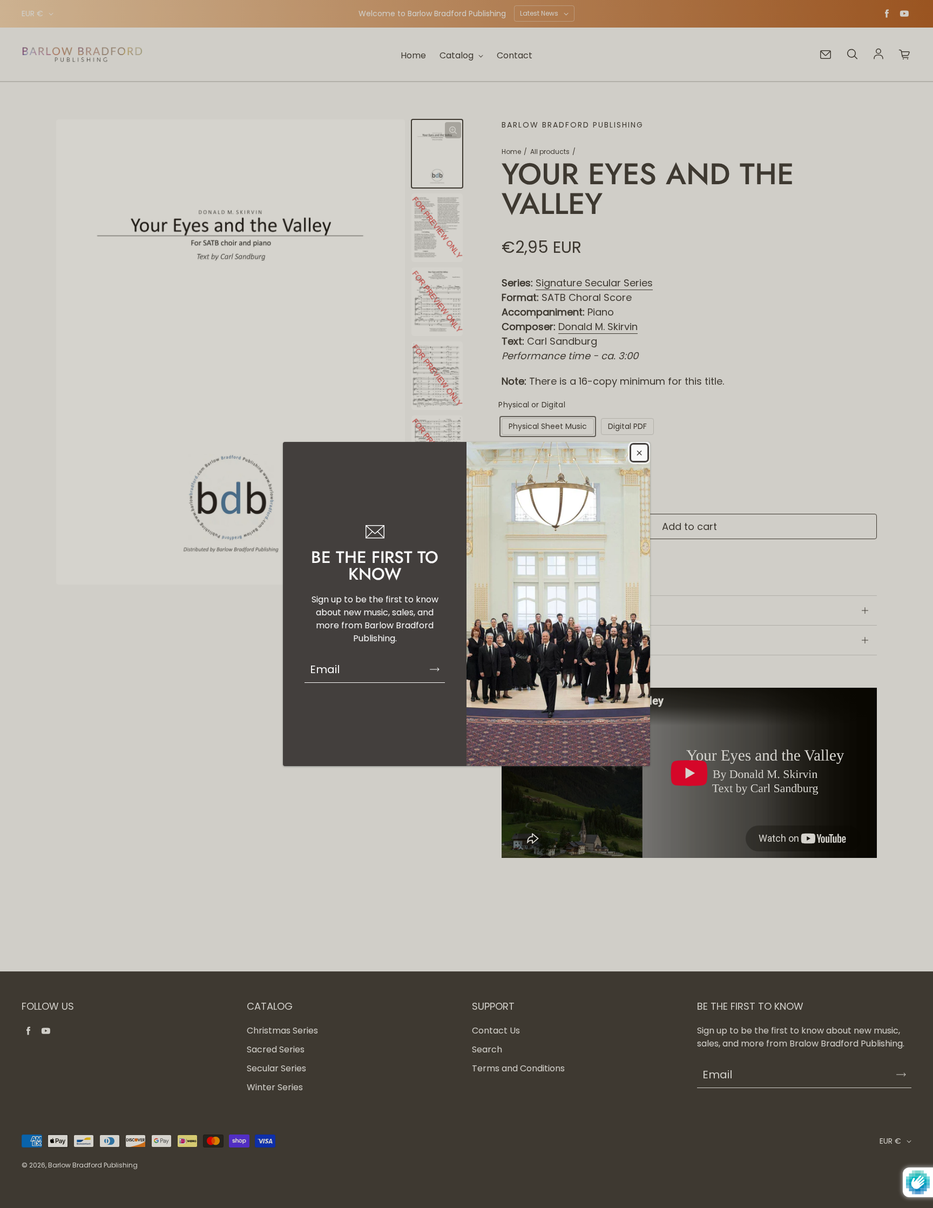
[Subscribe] (435, 669)
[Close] (639, 453)
